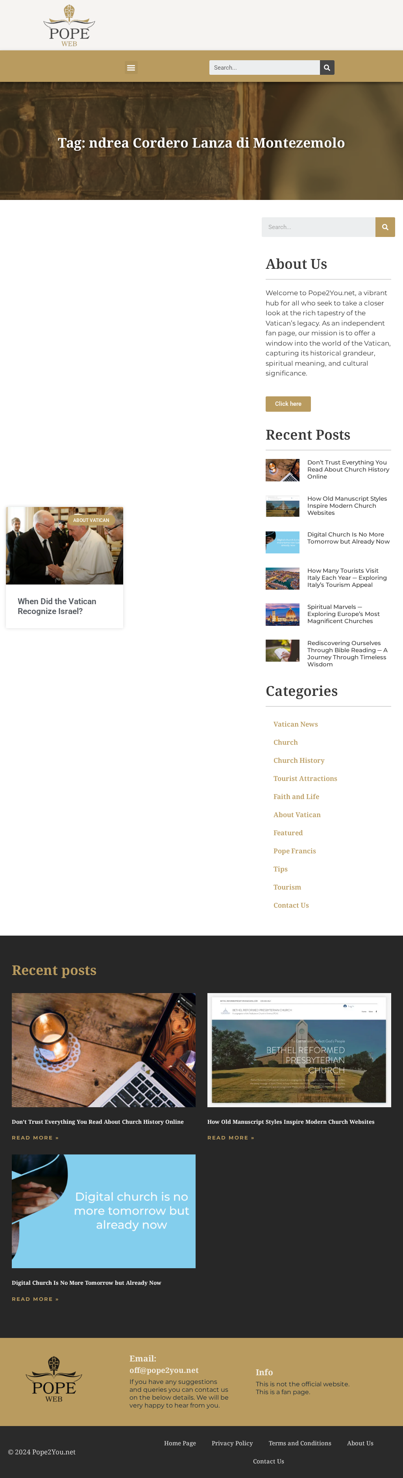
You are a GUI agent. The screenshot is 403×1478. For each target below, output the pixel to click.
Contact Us (291, 905)
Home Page (180, 1443)
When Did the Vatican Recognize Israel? (57, 606)
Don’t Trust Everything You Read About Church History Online (348, 469)
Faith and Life (296, 796)
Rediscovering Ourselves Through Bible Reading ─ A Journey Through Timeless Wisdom (347, 653)
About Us (360, 1443)
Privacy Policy (232, 1443)
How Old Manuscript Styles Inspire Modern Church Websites (347, 505)
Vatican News (296, 724)
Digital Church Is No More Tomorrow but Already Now (348, 538)
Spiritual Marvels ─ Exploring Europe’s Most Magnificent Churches (343, 614)
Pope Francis (295, 850)
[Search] (327, 67)
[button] (131, 67)
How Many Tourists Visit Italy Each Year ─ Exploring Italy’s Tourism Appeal (347, 577)
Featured (288, 832)
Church (286, 742)
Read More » (35, 1137)
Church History (299, 760)
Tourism (287, 887)
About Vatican (297, 814)
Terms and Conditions (300, 1443)
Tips (281, 868)
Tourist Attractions (305, 778)
